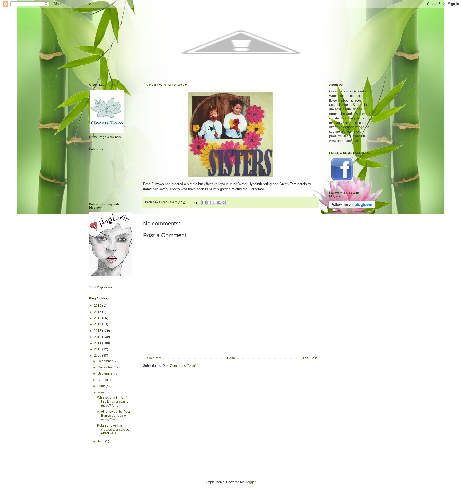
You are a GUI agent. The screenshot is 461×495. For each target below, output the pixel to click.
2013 (98, 331)
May (101, 392)
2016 (98, 312)
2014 (98, 324)
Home (231, 358)
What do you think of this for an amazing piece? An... (113, 401)
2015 (98, 318)
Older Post (309, 358)
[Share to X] (214, 202)
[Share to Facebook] (219, 202)
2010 (98, 349)
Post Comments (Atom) (179, 366)
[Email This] (204, 202)
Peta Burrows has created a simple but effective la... (113, 429)
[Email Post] (195, 202)
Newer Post (152, 358)
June (102, 386)
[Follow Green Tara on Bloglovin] (110, 275)
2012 (98, 337)
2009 (98, 355)
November (106, 367)
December (106, 361)
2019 (98, 305)
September (106, 373)
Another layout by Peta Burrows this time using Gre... (113, 415)
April (101, 441)
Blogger (250, 482)
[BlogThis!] (209, 202)
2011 (98, 343)
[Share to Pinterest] (224, 202)
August (103, 380)
